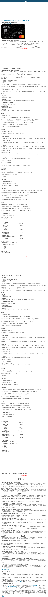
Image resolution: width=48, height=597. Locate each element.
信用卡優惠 (14, 20)
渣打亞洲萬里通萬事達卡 (12, 586)
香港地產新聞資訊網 (5, 569)
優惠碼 (2, 596)
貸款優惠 (19, 20)
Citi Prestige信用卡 (18, 581)
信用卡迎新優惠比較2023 (6, 20)
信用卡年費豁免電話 (26, 20)
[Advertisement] (24, 10)
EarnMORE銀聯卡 (34, 585)
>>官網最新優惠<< (24, 48)
